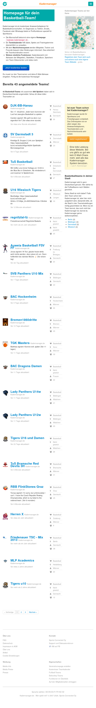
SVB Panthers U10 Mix (26, 273)
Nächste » (33, 612)
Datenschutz (8, 643)
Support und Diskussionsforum (61, 643)
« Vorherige (9, 612)
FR (57, 692)
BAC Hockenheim (23, 296)
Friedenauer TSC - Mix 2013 (26, 538)
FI (55, 692)
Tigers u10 (18, 583)
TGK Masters (20, 343)
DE (47, 692)
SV (63, 692)
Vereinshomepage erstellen (60, 666)
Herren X (17, 514)
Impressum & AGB (10, 646)
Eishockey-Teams (56, 675)
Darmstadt (72, 224)
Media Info (7, 666)
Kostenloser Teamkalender (59, 669)
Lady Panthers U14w (25, 391)
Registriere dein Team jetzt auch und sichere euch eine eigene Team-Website (77, 59)
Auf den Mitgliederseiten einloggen (62, 682)
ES (52, 692)
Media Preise (8, 669)
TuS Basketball (21, 161)
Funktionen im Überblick (58, 678)
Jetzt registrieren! (78, 139)
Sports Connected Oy (57, 640)
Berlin (70, 219)
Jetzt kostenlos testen (16, 67)
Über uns (6, 649)
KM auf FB (55, 646)
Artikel (5, 652)
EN (49, 692)
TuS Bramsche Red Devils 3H (24, 464)
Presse (5, 672)
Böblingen (72, 222)
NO (60, 692)
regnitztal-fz (19, 217)
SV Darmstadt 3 (21, 134)
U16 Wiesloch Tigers (25, 189)
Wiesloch (71, 227)
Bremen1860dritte (23, 319)
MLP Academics (22, 560)
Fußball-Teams (55, 672)
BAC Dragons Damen (26, 366)
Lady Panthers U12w (25, 414)
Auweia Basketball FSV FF (27, 246)
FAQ (4, 640)
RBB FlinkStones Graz (26, 486)
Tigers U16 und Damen (27, 438)
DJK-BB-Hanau (21, 105)
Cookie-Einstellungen (11, 655)
